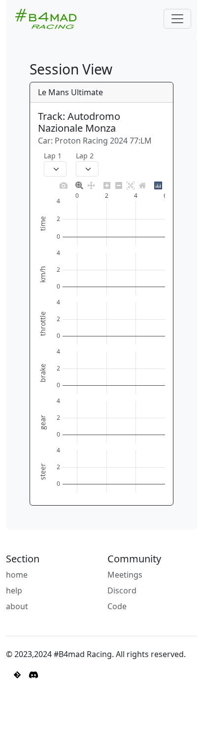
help (14, 590)
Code (117, 606)
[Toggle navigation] (177, 19)
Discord (121, 590)
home (17, 574)
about (17, 606)
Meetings (124, 574)
